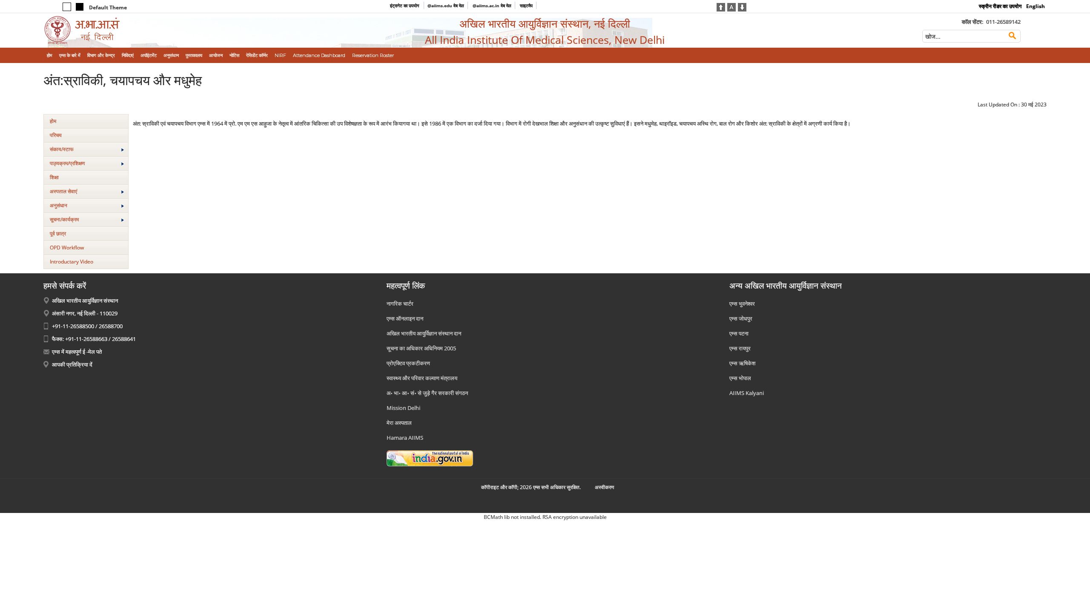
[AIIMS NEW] (159, 30)
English (1035, 6)
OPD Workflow (67, 247)
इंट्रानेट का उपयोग (405, 6)
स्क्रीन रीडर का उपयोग (1000, 6)
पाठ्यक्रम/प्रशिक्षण (67, 163)
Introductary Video (71, 261)
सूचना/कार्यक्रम (64, 219)
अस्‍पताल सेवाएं (63, 191)
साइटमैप (526, 6)
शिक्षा (54, 177)
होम (53, 121)
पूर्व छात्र (58, 233)
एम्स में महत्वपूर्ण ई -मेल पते (77, 351)
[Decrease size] (742, 6)
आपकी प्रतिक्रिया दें (72, 364)
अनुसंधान (58, 205)
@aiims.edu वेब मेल (445, 6)
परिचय (56, 135)
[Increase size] (721, 6)
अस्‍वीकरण (604, 487)
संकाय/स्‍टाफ (62, 149)
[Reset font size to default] (731, 6)
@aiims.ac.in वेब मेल (492, 6)
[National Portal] (430, 458)
